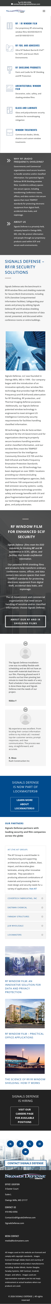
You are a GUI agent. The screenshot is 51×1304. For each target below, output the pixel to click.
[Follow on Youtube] (25, 1151)
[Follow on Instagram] (39, 1143)
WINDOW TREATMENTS (26, 129)
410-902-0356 (11, 1211)
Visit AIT (33, 888)
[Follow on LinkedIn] (10, 1143)
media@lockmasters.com (17, 1240)
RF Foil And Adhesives (27, 45)
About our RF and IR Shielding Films (25, 621)
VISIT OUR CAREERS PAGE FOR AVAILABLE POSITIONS (24, 1116)
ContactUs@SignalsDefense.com (20, 1217)
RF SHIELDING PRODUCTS (28, 67)
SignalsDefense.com (14, 1223)
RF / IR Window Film (26, 23)
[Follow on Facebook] (20, 1143)
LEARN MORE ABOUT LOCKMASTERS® (25, 804)
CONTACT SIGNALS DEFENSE (25, 1163)
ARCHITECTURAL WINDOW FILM (28, 87)
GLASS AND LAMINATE (26, 107)
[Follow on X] (29, 1143)
